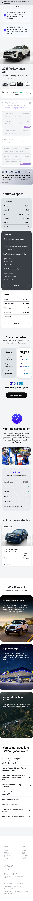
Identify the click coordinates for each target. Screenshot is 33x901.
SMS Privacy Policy (9, 889)
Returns (24, 853)
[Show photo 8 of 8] (20, 544)
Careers (6, 860)
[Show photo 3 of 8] (14, 544)
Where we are (8, 853)
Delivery (24, 850)
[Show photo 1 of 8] (12, 544)
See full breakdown (16, 395)
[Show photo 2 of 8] (13, 544)
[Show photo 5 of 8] (16, 544)
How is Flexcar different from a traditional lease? (14, 769)
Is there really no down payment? (11, 793)
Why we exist (7, 855)
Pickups (24, 849)
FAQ (5, 849)
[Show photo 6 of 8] (17, 544)
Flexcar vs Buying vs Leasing (9, 857)
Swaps (24, 852)
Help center (25, 855)
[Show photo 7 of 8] (19, 544)
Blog (5, 852)
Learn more (7, 3)
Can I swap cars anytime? (12, 804)
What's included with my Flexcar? (11, 786)
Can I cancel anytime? (10, 799)
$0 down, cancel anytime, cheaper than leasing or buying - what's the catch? (14, 761)
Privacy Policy (8, 886)
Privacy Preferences (9, 893)
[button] (16, 545)
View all (16, 285)
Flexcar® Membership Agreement (13, 891)
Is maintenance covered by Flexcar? (12, 810)
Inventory (6, 850)
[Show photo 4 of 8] (15, 544)
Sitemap (26, 891)
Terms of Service (17, 886)
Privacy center (24, 857)
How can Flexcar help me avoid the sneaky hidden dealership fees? (14, 777)
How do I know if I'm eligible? (13, 816)
